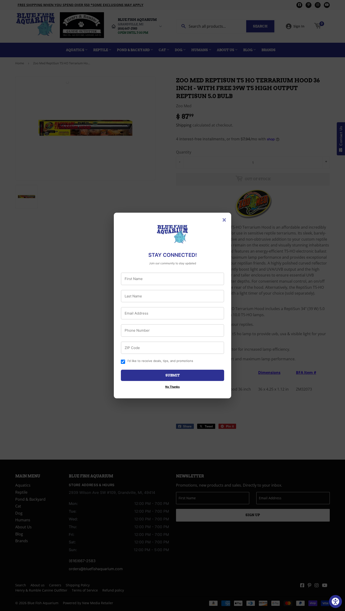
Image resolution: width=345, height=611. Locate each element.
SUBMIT (172, 375)
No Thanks (172, 386)
